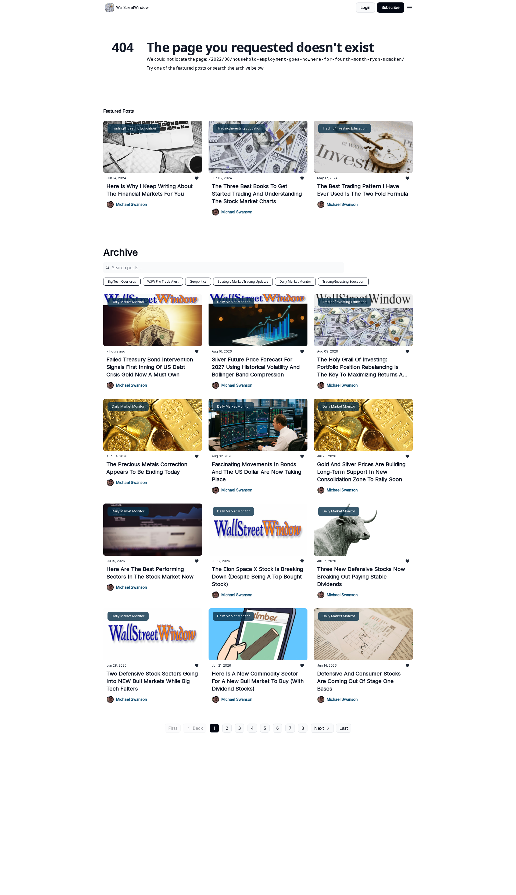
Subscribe (391, 7)
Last (343, 728)
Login (365, 7)
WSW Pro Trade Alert (162, 281)
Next (319, 728)
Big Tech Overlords (122, 281)
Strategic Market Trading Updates (243, 281)
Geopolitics (198, 281)
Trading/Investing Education (343, 281)
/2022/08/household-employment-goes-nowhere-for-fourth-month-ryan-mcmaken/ (306, 59)
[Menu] (409, 7)
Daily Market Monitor (295, 281)
